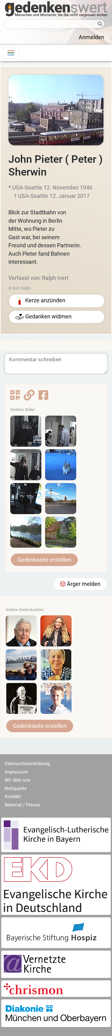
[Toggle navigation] (10, 52)
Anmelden (91, 37)
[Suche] (99, 24)
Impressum (16, 772)
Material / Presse (22, 805)
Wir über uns (17, 780)
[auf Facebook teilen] (43, 397)
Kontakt (13, 796)
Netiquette (16, 788)
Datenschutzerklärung (27, 763)
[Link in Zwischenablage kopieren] (29, 397)
